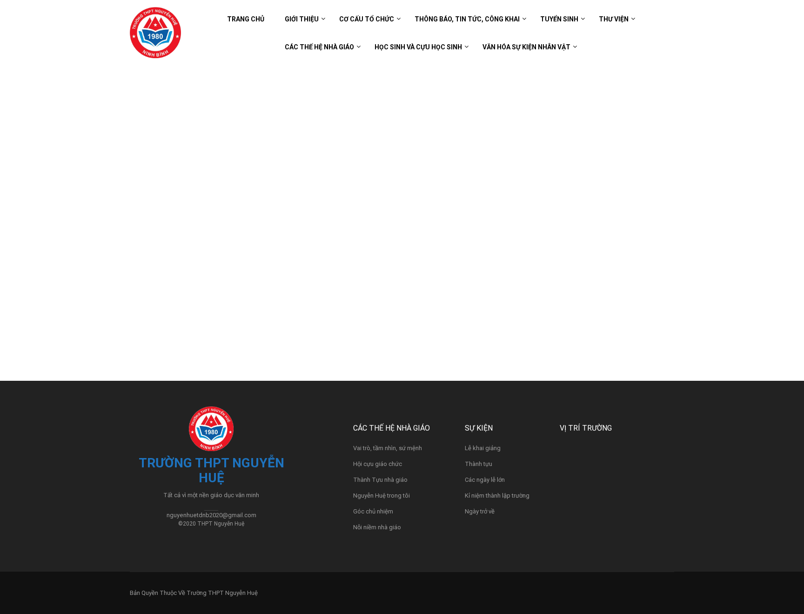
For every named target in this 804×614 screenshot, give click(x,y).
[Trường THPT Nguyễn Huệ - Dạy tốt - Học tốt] (155, 37)
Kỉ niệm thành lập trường (497, 495)
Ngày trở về (480, 511)
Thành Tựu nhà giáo (380, 479)
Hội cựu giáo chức (377, 463)
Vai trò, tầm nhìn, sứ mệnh (387, 448)
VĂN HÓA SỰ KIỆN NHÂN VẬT (526, 47)
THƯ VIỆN (614, 19)
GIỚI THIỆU (302, 19)
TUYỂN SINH (559, 19)
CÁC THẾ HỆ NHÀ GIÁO (319, 47)
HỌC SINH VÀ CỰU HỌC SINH (418, 47)
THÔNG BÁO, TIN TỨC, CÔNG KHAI (467, 19)
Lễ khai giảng (483, 448)
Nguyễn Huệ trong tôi (381, 495)
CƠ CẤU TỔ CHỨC (366, 19)
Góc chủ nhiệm (373, 511)
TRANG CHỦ (245, 19)
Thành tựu (478, 463)
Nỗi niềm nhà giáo (377, 527)
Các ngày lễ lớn (485, 479)
